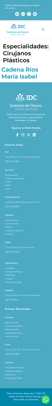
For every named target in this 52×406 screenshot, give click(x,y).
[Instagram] (23, 14)
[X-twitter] (29, 14)
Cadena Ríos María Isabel (19, 73)
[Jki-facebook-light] (17, 135)
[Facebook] (17, 14)
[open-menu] (43, 30)
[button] (45, 399)
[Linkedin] (35, 14)
